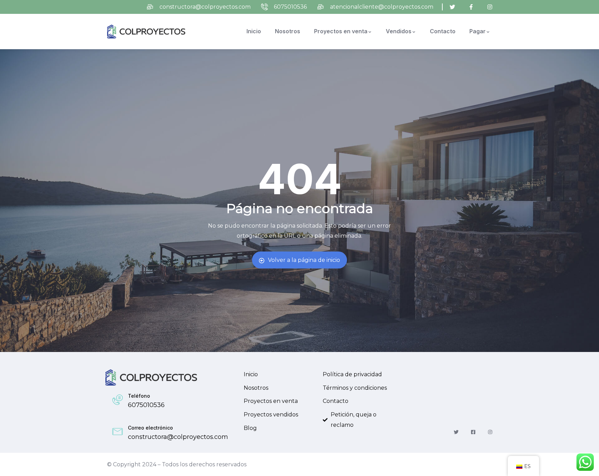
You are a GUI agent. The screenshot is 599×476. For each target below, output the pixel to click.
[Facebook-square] (473, 432)
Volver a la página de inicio (304, 260)
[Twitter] (456, 432)
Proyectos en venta (340, 31)
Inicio (253, 31)
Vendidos (398, 31)
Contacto (442, 31)
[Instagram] (490, 432)
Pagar (477, 31)
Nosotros (287, 31)
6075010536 (146, 405)
